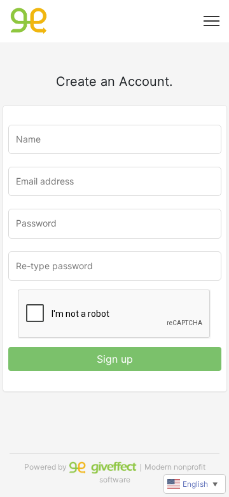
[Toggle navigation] (211, 21)
